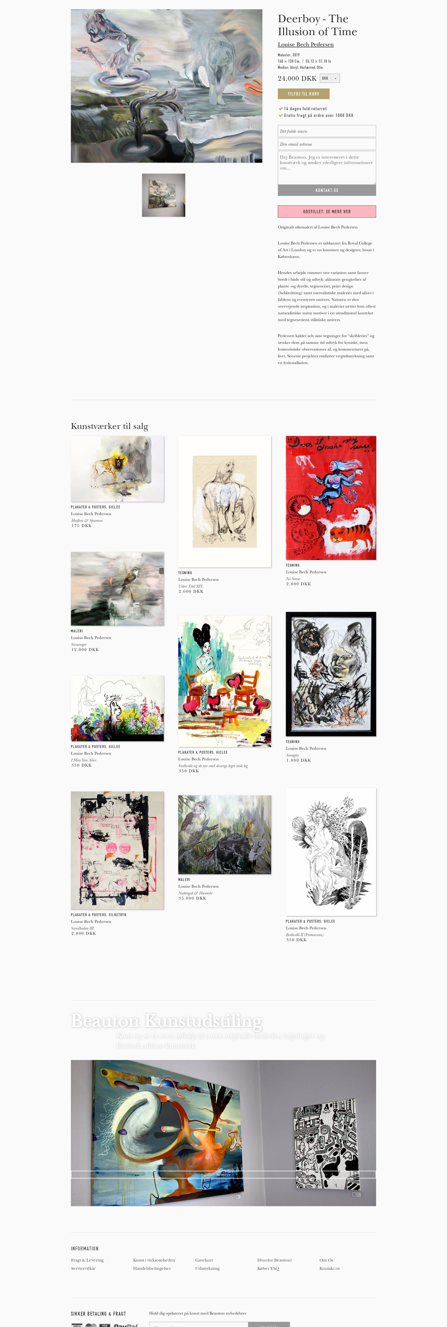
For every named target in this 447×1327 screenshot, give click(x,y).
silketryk (117, 915)
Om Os (326, 1260)
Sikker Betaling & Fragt (98, 1314)
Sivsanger (78, 644)
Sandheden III (82, 928)
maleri (77, 631)
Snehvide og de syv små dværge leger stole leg (213, 765)
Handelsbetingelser (152, 1268)
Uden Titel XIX (190, 586)
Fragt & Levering (87, 1260)
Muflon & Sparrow (86, 520)
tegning (185, 572)
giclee (115, 507)
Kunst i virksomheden (154, 1260)
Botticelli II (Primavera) (304, 934)
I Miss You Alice (83, 760)
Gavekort (204, 1260)
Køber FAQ (268, 1268)
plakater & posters (88, 507)
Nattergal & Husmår (195, 893)
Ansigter (292, 755)
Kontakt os (329, 1268)
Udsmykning (207, 1268)
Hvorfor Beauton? (274, 1260)
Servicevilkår (83, 1268)
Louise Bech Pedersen (306, 44)
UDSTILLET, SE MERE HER (327, 211)
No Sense (293, 578)
